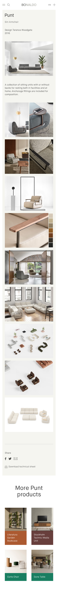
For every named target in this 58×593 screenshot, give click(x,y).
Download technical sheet (21, 467)
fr (49, 5)
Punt (9, 15)
